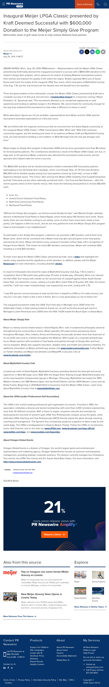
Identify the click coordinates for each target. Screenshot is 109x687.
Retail (76, 581)
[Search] (105, 4)
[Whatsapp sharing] (97, 52)
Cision (91, 682)
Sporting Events (95, 599)
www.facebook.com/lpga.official (78, 428)
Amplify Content (37, 664)
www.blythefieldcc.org (48, 388)
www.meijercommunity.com (75, 348)
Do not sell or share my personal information (93, 658)
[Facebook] (8, 667)
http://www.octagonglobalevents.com (22, 461)
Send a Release (84, 4)
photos (58, 263)
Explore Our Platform (39, 647)
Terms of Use (9, 679)
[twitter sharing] (87, 52)
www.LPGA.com (52, 428)
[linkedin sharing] (92, 52)
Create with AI (36, 653)
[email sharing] (103, 52)
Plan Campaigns (37, 650)
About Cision (62, 650)
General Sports (98, 581)
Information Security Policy (44, 679)
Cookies (8, 682)
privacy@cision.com (94, 667)
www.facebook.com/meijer (17, 355)
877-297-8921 (92, 672)
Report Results (36, 661)
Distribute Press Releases (37, 657)
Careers (60, 653)
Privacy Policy (24, 679)
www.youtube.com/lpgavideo (45, 432)
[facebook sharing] (81, 52)
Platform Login (89, 650)
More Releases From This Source (18, 616)
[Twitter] (11, 667)
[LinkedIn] (4, 667)
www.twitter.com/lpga (14, 432)
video (77, 256)
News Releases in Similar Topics (89, 606)
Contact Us (8, 664)
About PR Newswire (65, 647)
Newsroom (9, 263)
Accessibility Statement (67, 655)
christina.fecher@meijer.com (23, 472)
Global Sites (62, 660)
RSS (71, 679)
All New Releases (91, 647)
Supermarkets (80, 598)
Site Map (63, 679)
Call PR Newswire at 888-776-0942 (15, 653)
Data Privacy (88, 653)
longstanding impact (61, 97)
